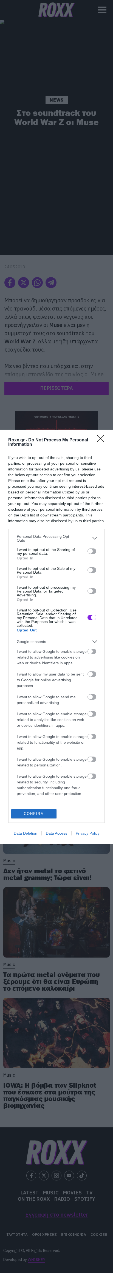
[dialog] (56, 637)
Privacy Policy (88, 833)
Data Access (56, 833)
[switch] (91, 551)
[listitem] (56, 538)
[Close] (102, 440)
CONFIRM (34, 814)
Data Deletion (25, 833)
